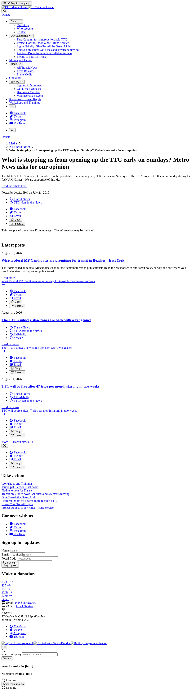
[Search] (5, 11)
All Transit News (20, 146)
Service (18, 337)
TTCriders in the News (27, 202)
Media (13, 143)
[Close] (5, 446)
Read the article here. (14, 186)
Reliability (19, 334)
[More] (12, 106)
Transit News (21, 199)
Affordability (21, 397)
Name (5, 550)
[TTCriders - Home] (28, 7)
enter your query (11, 654)
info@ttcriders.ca (25, 602)
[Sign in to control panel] (17, 643)
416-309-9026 (24, 606)
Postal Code (9, 558)
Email (12, 554)
